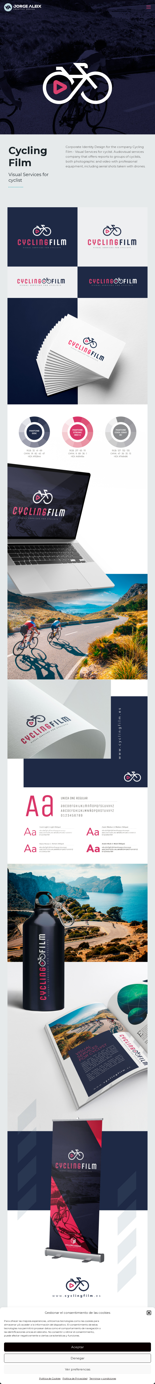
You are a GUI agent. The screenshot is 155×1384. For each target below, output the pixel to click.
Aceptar (77, 1347)
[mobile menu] (148, 7)
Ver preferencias (77, 1369)
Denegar (77, 1358)
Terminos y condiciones (102, 1378)
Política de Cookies (50, 1378)
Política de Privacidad (75, 1378)
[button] (149, 1313)
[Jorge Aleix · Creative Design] (23, 7)
